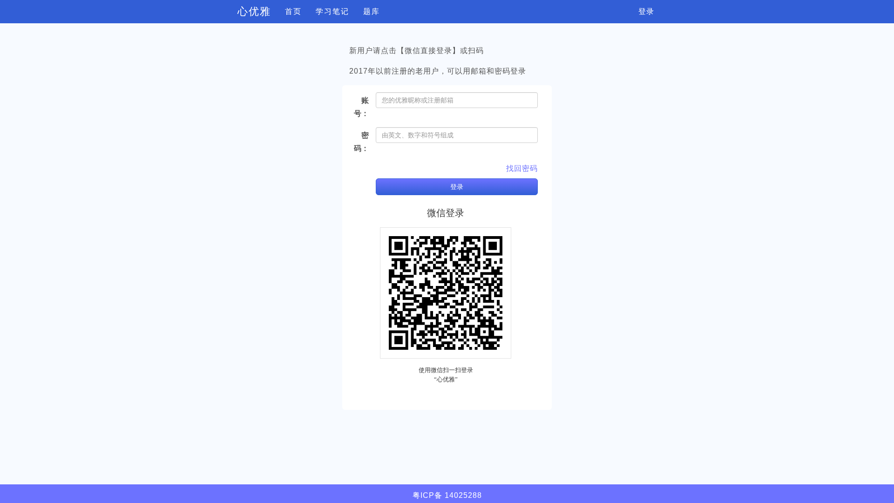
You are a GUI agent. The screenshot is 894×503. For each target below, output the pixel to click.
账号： (361, 106)
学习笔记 (332, 11)
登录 (646, 11)
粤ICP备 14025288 (447, 495)
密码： (361, 141)
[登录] (359, 176)
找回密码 (522, 168)
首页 (293, 11)
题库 (371, 11)
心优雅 (254, 11)
